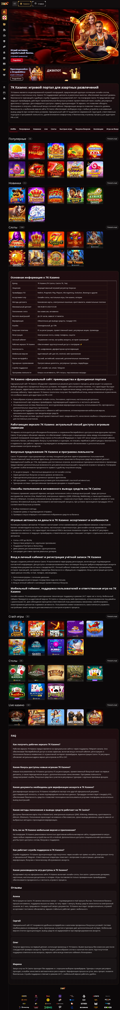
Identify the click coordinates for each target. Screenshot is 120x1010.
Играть (17, 158)
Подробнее (17, 60)
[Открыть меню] (14, 3)
